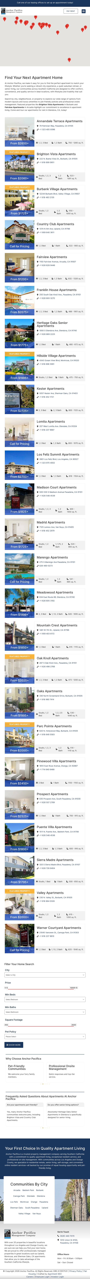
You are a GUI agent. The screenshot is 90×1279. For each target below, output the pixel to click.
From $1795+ (19, 882)
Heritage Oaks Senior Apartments (52, 324)
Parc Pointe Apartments (54, 726)
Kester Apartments (50, 388)
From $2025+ (19, 680)
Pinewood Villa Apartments (56, 761)
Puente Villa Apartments (54, 827)
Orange (34, 1202)
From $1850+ (19, 647)
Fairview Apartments (52, 257)
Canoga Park (19, 1196)
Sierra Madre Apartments (55, 860)
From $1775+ (19, 345)
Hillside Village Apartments (56, 355)
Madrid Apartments (51, 522)
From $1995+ (19, 378)
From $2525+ (19, 816)
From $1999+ (19, 614)
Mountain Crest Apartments (57, 625)
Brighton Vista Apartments (56, 154)
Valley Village (24, 1213)
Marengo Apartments (52, 557)
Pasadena (43, 1202)
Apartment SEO (55, 1274)
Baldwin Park (28, 1190)
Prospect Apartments (52, 794)
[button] (84, 11)
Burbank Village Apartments (57, 189)
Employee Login (42, 1276)
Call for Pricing (19, 246)
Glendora (41, 1196)
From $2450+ (19, 783)
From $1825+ (19, 511)
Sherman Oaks (16, 1208)
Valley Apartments (50, 893)
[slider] (7, 989)
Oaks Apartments (49, 691)
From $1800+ (19, 849)
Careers (29, 1276)
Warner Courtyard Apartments (59, 928)
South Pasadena (32, 1208)
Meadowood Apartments (55, 592)
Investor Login (57, 1276)
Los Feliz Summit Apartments (58, 454)
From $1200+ (19, 279)
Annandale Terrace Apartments (59, 121)
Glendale (31, 1196)
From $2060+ (19, 178)
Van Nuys (36, 1213)
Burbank (39, 1190)
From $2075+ (19, 312)
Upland (45, 1208)
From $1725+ (19, 213)
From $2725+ (20, 411)
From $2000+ (19, 750)
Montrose (24, 1202)
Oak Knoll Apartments (53, 658)
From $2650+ (19, 143)
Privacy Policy (75, 1271)
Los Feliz (14, 1202)
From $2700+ (19, 476)
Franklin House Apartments (57, 290)
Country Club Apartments (55, 224)
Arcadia (16, 1190)
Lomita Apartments (51, 421)
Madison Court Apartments (57, 487)
